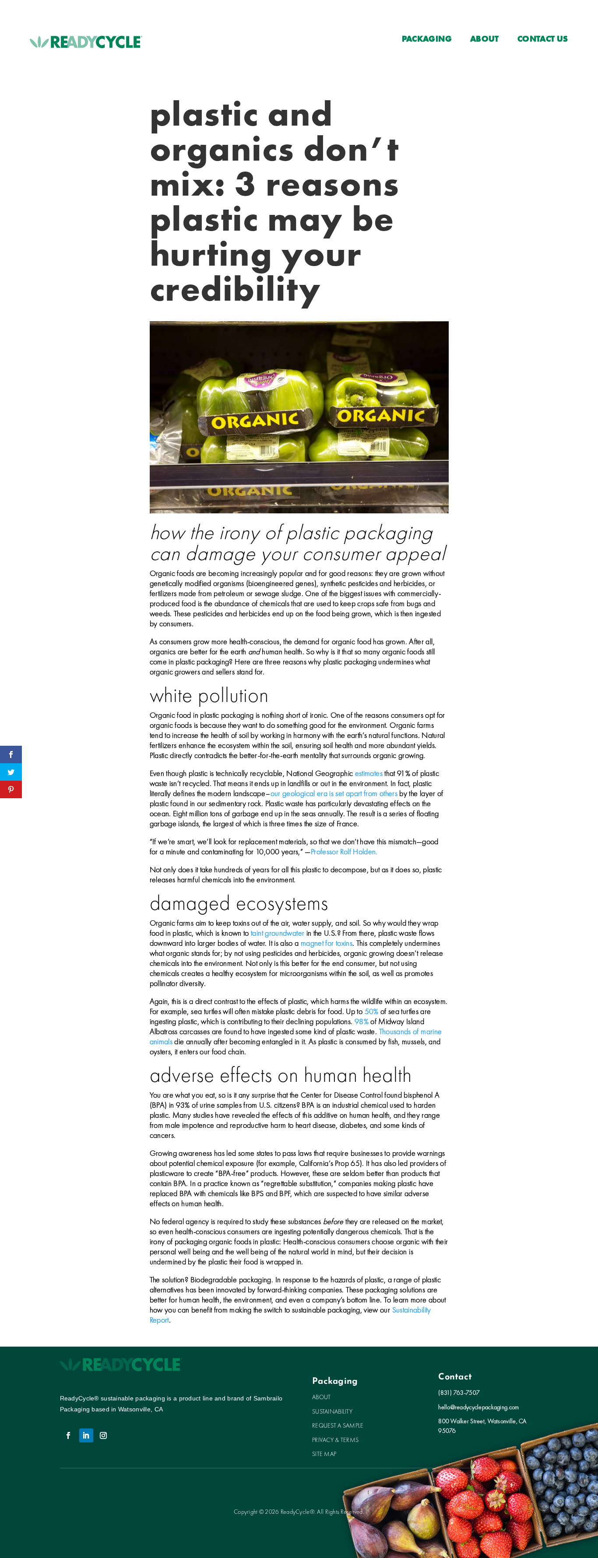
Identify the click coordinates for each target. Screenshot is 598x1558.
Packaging (427, 39)
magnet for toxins (326, 943)
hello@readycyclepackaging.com (478, 1407)
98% (362, 1021)
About (484, 39)
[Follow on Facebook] (69, 1435)
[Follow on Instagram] (104, 1435)
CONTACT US (542, 39)
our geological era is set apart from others (334, 793)
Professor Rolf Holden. (344, 851)
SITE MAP (324, 1454)
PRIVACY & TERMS (335, 1440)
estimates (369, 773)
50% (372, 1011)
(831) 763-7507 (459, 1393)
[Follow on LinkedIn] (86, 1435)
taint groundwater (277, 933)
